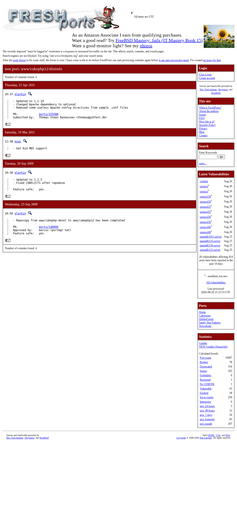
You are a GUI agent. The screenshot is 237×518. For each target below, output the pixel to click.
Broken (204, 362)
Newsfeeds (205, 326)
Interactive (205, 401)
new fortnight (207, 419)
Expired (204, 393)
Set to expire (206, 397)
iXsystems (223, 89)
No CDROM (207, 384)
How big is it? (207, 121)
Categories (205, 315)
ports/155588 (48, 114)
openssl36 (205, 217)
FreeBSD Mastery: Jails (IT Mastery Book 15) (159, 40)
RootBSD (216, 93)
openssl (204, 186)
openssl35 (205, 206)
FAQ (202, 118)
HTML (211, 435)
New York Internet (208, 89)
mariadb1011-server (211, 236)
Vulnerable (206, 388)
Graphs (203, 343)
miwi (18, 141)
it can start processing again (174, 60)
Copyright (181, 437)
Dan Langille (206, 437)
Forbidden (205, 375)
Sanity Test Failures (210, 322)
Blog (201, 132)
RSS (228, 435)
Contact (203, 135)
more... (203, 163)
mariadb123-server (210, 249)
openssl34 (205, 196)
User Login (205, 74)
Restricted (205, 379)
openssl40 (205, 227)
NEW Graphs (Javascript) (213, 346)
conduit (204, 181)
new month (206, 423)
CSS (218, 435)
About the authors (209, 111)
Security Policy (207, 125)
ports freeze (19, 60)
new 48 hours (207, 410)
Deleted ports (206, 319)
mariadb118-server (210, 245)
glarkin (20, 94)
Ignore (203, 371)
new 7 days (206, 415)
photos (146, 45)
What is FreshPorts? (210, 107)
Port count (205, 357)
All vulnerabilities (216, 282)
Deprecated (206, 366)
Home (202, 312)
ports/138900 (48, 227)
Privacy (203, 128)
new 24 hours (207, 406)
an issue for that (212, 60)
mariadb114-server (210, 241)
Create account (207, 78)
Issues (202, 114)
